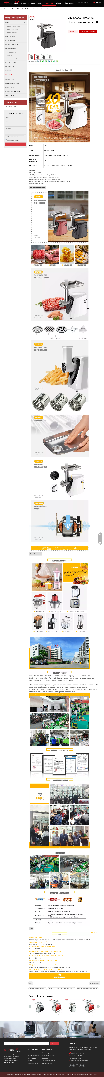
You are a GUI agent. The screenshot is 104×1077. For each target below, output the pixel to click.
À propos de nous (33, 1055)
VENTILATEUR (9, 95)
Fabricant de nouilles (12, 83)
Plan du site (93, 1074)
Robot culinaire (10, 40)
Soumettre (15, 144)
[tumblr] (83, 1065)
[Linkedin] (73, 1065)
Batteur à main (10, 79)
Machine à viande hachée (37, 989)
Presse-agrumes (10, 49)
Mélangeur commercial (13, 26)
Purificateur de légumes (12, 91)
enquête (72, 31)
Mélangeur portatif (12, 32)
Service (30, 1066)
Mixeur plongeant (10, 36)
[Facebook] (70, 1065)
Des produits (32, 1058)
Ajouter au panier (89, 31)
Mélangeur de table (12, 29)
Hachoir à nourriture (11, 44)
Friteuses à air (9, 67)
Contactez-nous (33, 1063)
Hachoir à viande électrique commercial (61, 989)
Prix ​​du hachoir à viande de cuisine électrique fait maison (56, 1015)
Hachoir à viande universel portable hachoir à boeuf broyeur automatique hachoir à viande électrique (39, 1015)
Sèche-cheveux (10, 87)
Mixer (7, 22)
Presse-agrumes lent (13, 59)
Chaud (30, 1061)
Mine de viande (10, 75)
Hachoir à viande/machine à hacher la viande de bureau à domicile (72, 1015)
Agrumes (9, 55)
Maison (30, 1053)
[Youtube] (80, 1065)
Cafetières (8, 71)
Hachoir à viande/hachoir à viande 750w (89, 1015)
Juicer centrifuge (11, 52)
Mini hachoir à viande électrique (87, 989)
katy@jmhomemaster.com (79, 1061)
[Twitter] (77, 1065)
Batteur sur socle (10, 63)
